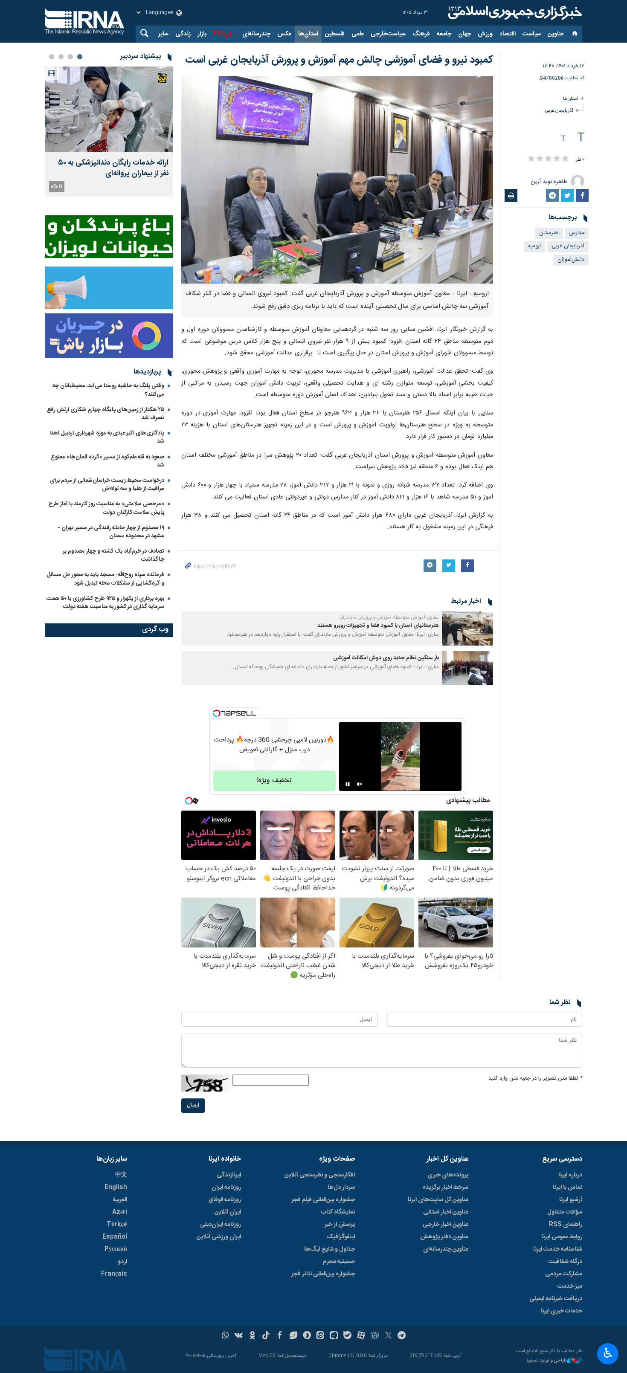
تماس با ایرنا (567, 1187)
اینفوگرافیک (341, 1237)
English (115, 1187)
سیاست (531, 34)
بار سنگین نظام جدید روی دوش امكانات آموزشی (386, 658)
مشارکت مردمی (563, 1274)
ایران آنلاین (228, 1212)
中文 (121, 1175)
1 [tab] (79, 56)
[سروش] (307, 1336)
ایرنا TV (221, 34)
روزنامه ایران (226, 1187)
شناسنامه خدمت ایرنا (557, 1249)
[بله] (347, 1336)
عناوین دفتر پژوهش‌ (444, 1237)
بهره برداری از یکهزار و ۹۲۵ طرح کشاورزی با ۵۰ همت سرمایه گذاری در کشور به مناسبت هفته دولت (105, 602)
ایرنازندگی (229, 1175)
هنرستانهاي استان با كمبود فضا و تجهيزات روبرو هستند (378, 625)
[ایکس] (388, 1336)
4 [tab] (51, 56)
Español (114, 1237)
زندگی (183, 34)
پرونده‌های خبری (447, 1175)
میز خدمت (569, 1286)
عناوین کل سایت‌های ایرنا (438, 1200)
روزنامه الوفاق (225, 1200)
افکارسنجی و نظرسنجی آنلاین (319, 1175)
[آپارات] (361, 1336)
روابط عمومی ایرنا (561, 1237)
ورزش (485, 34)
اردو (122, 1262)
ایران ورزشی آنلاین (219, 1237)
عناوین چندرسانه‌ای (445, 1249)
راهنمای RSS (565, 1224)
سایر (163, 34)
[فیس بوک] (279, 1336)
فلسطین (335, 34)
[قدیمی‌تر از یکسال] (467, 628)
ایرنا (514, 12)
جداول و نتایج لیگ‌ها (329, 1249)
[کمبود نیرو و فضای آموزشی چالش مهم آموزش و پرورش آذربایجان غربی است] (337, 180)
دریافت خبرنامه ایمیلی (555, 1299)
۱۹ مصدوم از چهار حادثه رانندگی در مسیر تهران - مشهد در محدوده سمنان (111, 532)
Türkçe (117, 1224)
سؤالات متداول (564, 1212)
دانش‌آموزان (570, 259)
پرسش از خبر (340, 1224)
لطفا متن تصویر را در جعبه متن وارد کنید (535, 1079)
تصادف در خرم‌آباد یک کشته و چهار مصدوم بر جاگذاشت (113, 555)
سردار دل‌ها (341, 1187)
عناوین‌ (555, 34)
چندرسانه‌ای (256, 34)
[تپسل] (216, 713)
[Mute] (359, 784)
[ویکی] (238, 1336)
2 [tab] (70, 56)
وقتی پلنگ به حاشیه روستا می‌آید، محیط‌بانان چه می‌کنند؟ (108, 390)
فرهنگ (421, 34)
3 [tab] (61, 56)
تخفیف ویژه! (274, 780)
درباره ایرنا (570, 1175)
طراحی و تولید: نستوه (547, 1360)
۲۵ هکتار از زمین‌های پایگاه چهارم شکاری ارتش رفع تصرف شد (105, 414)
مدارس (576, 233)
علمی (357, 34)
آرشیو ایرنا (570, 1200)
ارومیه (534, 246)
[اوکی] (252, 1336)
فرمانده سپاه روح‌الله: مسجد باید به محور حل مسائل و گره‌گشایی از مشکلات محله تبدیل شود (105, 579)
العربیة (120, 1200)
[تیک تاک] (266, 1336)
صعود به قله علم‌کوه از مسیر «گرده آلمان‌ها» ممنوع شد (107, 461)
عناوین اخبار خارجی (445, 1224)
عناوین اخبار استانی (445, 1212)
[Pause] (348, 784)
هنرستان (549, 233)
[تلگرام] (402, 1336)
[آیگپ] (334, 1336)
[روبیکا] (374, 1336)
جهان (464, 34)
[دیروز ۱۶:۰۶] (109, 109)
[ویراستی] (293, 1336)
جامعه (444, 34)
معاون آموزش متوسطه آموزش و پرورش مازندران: (388, 617)
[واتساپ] (225, 1336)
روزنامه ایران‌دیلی (220, 1224)
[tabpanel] (109, 132)
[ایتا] (320, 1336)
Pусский (115, 1249)
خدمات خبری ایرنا (561, 1311)
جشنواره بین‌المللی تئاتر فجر (323, 1274)
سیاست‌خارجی (388, 34)
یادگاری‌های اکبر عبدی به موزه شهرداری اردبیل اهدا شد (106, 437)
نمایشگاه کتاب (338, 1212)
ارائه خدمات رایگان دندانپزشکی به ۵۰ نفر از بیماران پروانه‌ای (113, 168)
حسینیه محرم (339, 1262)
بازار (201, 34)
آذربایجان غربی (559, 111)
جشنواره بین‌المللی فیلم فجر (323, 1200)
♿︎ (608, 1353)
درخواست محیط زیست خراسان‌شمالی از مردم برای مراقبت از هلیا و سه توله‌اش (107, 484)
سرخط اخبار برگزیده (445, 1187)
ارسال (193, 1105)
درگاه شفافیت (565, 1262)
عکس (284, 34)
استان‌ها (308, 34)
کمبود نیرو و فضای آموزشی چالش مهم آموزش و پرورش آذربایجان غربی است (339, 60)
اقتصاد (507, 34)
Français (114, 1274)
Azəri (119, 1212)
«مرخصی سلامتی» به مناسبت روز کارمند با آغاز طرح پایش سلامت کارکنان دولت (106, 508)
